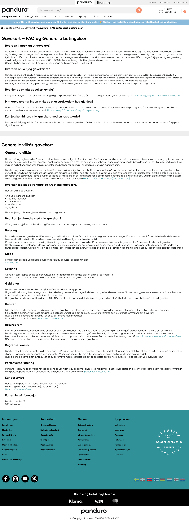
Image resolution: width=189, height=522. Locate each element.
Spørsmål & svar (180, 2)
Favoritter (6, 440)
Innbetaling (120, 425)
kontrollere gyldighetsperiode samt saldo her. (157, 95)
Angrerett (119, 435)
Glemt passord (46, 440)
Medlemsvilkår (46, 445)
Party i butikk (83, 455)
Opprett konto (170, 12)
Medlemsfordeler (47, 450)
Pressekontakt (84, 460)
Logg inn (168, 9)
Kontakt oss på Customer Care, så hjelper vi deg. (73, 110)
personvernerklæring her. (97, 371)
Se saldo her (11, 262)
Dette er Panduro (85, 425)
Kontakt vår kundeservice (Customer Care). (159, 336)
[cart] (183, 10)
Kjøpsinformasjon (122, 450)
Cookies (5, 455)
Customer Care (14, 28)
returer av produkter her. (50, 318)
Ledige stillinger (84, 445)
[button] (11, 16)
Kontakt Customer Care (18, 389)
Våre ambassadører (86, 435)
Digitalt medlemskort (49, 430)
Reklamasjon (120, 445)
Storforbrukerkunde (10, 445)
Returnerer (119, 440)
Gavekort (30, 28)
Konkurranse (83, 440)
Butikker (152, 2)
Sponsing (82, 464)
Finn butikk (7, 430)
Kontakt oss (165, 2)
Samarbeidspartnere (87, 450)
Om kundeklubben (48, 425)
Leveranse (119, 430)
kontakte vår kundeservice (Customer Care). (106, 178)
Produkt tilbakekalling (12, 460)
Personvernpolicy (9, 450)
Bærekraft (82, 430)
